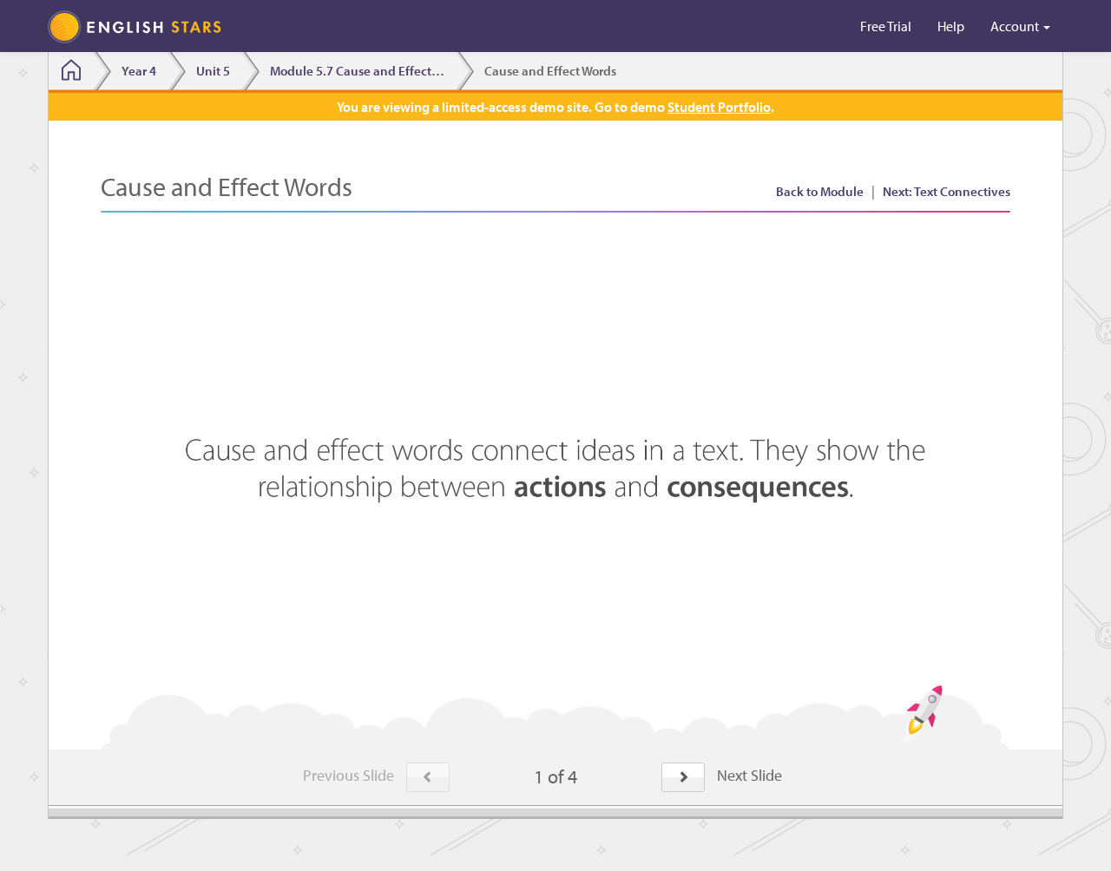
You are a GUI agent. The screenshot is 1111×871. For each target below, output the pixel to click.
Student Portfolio (719, 106)
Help (950, 26)
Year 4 (139, 70)
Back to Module (820, 191)
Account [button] (1016, 26)
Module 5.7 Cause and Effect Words (362, 70)
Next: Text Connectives (946, 191)
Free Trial (885, 26)
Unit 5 (213, 70)
